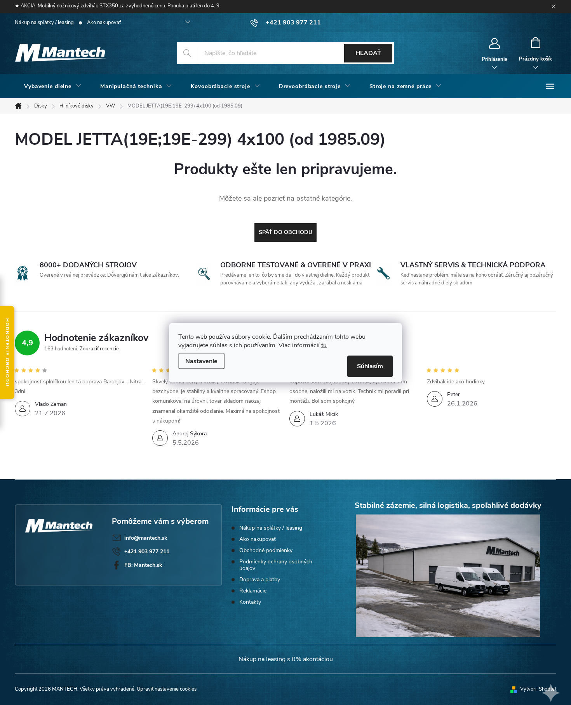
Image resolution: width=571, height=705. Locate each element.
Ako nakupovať (104, 22)
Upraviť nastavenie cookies (167, 689)
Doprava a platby (259, 579)
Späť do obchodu (285, 232)
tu (324, 345)
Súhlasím (370, 366)
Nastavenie (201, 361)
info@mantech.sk (145, 538)
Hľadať (368, 53)
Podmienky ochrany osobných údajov (275, 565)
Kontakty (250, 602)
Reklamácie (252, 590)
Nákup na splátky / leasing (44, 22)
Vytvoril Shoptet (538, 689)
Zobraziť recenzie (99, 348)
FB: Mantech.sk (143, 565)
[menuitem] (53, 86)
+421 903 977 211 (146, 551)
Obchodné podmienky (265, 550)
